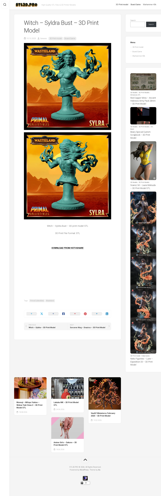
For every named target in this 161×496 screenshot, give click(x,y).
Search (133, 20)
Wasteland (50, 301)
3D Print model (122, 4)
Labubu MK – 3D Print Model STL (66, 403)
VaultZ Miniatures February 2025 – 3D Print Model (103, 414)
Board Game (136, 4)
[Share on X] (35, 314)
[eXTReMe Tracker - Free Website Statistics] (85, 480)
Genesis (43, 38)
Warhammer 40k (149, 4)
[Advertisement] (67, 282)
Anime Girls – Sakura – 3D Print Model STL (65, 443)
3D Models (133, 92)
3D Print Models (144, 92)
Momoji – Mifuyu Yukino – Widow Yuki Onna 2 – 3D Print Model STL (29, 405)
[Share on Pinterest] (78, 314)
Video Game (145, 356)
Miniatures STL (135, 95)
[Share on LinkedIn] (100, 314)
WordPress (84, 470)
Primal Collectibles (37, 301)
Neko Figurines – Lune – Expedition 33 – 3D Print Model (141, 361)
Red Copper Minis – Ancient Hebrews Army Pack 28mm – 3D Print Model (143, 101)
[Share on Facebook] (57, 314)
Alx (99, 470)
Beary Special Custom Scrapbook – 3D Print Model (140, 135)
